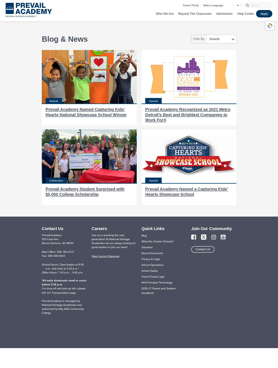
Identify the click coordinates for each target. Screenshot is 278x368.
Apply (264, 14)
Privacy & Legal (150, 259)
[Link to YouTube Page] (223, 237)
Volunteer (147, 247)
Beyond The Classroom (194, 14)
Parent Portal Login (153, 276)
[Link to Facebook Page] (193, 237)
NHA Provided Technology (156, 282)
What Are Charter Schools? (157, 241)
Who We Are (165, 14)
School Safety (149, 270)
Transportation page (64, 292)
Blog (144, 235)
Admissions (224, 14)
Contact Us (202, 249)
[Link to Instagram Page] (213, 237)
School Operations (152, 264)
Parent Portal (191, 5)
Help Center (245, 14)
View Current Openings (105, 256)
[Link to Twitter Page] (204, 237)
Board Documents (152, 253)
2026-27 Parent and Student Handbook (158, 290)
